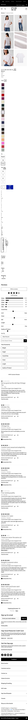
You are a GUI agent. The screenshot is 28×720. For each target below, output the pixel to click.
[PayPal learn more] (2, 198)
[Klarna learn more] (2, 222)
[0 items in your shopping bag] (26, 9)
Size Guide (4, 168)
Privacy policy (4, 625)
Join (3, 249)
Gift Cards (3, 688)
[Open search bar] (5, 9)
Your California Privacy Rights (19, 709)
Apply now (3, 638)
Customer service (5, 668)
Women (3, 13)
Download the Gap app (6, 649)
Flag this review (4, 399)
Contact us (4, 673)
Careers (3, 698)
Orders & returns (5, 678)
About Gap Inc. (17, 711)
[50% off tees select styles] (12, 5)
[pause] (26, 5)
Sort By (3, 333)
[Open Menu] (1, 9)
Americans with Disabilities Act (7, 713)
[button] (14, 41)
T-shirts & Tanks (9, 13)
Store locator (4, 663)
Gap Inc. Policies (13, 714)
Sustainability (10, 711)
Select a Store (6, 244)
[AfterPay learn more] (2, 211)
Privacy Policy (13, 708)
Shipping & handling (6, 683)
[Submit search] (25, 340)
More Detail (4, 395)
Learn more (10, 638)
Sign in (3, 247)
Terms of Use (3, 711)
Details (23, 5)
